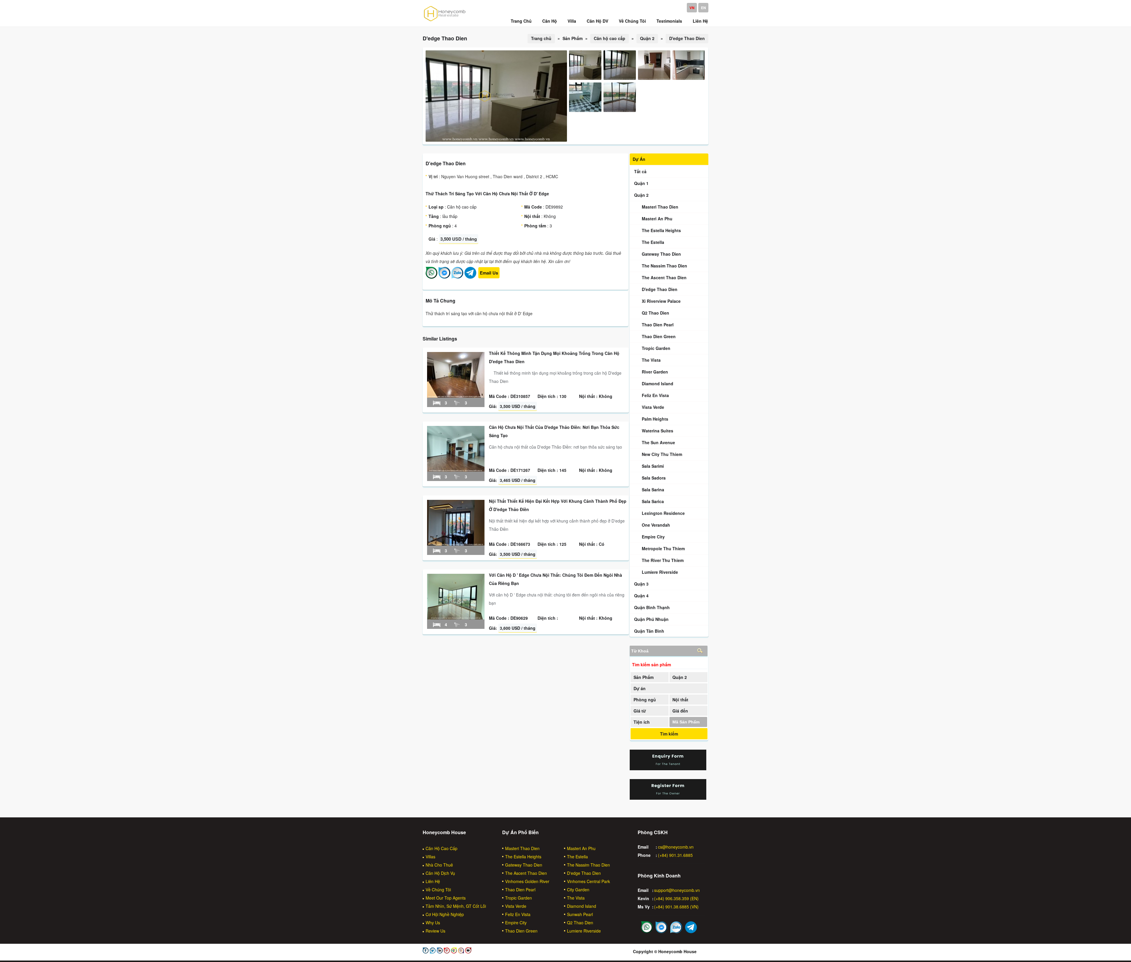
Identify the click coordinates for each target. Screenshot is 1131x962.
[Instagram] (460, 952)
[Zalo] (457, 277)
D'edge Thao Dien (687, 38)
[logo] (445, 21)
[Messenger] (444, 277)
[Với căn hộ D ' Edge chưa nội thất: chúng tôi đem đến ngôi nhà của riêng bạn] (456, 618)
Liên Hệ (433, 881)
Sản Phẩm (644, 677)
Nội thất (680, 700)
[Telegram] (470, 277)
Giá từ (640, 711)
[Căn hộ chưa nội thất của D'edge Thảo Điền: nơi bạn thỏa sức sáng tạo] (456, 470)
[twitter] (432, 952)
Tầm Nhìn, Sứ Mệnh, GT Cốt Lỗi (456, 906)
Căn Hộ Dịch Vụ (440, 873)
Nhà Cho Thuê (439, 865)
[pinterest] (446, 952)
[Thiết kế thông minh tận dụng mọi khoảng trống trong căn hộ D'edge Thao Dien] (456, 396)
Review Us (435, 931)
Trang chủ (541, 38)
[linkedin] (439, 952)
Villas (430, 856)
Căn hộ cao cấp (609, 38)
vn (692, 7)
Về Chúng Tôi (438, 889)
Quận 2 (647, 38)
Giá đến (680, 711)
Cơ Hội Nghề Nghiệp (445, 914)
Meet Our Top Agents (446, 898)
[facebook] (426, 952)
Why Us (433, 922)
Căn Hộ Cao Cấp (441, 848)
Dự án (640, 688)
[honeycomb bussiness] (453, 952)
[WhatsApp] (431, 277)
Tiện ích (642, 722)
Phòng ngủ (645, 700)
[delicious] (467, 952)
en (703, 7)
